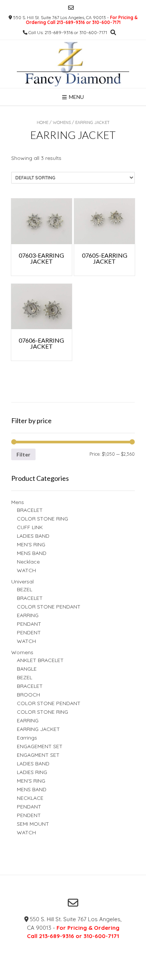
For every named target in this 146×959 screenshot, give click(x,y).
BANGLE (27, 668)
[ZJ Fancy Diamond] (73, 64)
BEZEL (24, 589)
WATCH (26, 570)
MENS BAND (31, 553)
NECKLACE (30, 798)
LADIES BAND (33, 535)
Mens (17, 502)
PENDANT (29, 623)
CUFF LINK (30, 527)
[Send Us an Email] (71, 8)
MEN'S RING (31, 544)
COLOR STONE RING (42, 518)
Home (42, 122)
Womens (62, 122)
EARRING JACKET (38, 729)
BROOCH (28, 694)
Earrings (27, 737)
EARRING (28, 615)
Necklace (28, 561)
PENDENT (29, 632)
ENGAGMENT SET (38, 755)
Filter (23, 454)
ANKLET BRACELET (40, 660)
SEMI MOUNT (33, 823)
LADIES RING (32, 772)
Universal (22, 581)
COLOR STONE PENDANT (48, 606)
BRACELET (30, 510)
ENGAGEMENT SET (40, 746)
